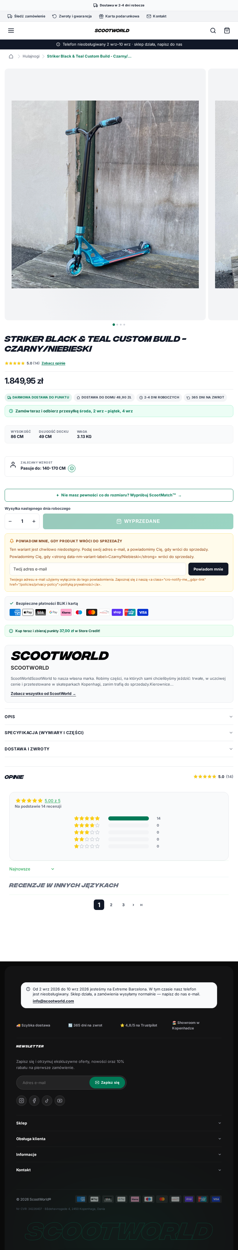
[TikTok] (47, 1100)
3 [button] (123, 904)
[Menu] (11, 30)
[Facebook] (34, 1100)
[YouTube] (60, 1100)
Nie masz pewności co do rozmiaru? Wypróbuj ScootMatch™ (121, 495)
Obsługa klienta (31, 1138)
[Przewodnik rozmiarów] (71, 468)
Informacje (26, 1154)
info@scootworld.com (53, 1001)
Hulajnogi (31, 56)
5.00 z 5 (52, 800)
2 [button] (111, 904)
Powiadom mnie (208, 569)
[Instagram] (21, 1100)
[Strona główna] (11, 56)
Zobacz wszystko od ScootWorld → (43, 693)
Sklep (21, 1123)
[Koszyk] (227, 30)
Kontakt (23, 1169)
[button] (87, 818)
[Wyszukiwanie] (213, 30)
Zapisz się (110, 1082)
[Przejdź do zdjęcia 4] (124, 325)
